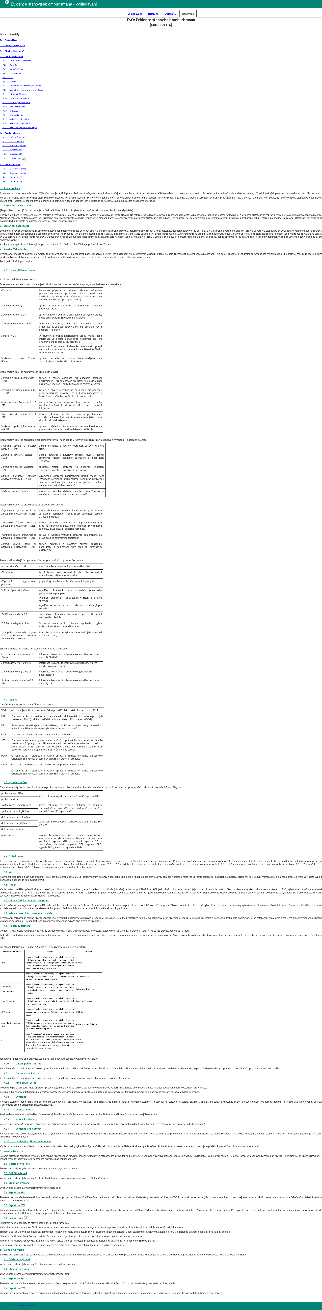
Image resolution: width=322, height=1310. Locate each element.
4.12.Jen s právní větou (14, 107)
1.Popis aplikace (8, 40)
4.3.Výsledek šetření (13, 69)
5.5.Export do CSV (12, 154)
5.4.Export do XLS (12, 150)
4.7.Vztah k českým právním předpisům (22, 86)
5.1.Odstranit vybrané (14, 137)
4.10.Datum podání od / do (16, 98)
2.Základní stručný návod (12, 46)
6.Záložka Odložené (10, 165)
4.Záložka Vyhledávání (11, 57)
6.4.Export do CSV (12, 181)
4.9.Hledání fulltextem (14, 94)
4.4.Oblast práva (12, 73)
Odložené (170, 13)
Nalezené (153, 13)
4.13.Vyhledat (10, 111)
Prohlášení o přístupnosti (21, 1305)
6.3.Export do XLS (12, 177)
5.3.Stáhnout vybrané (14, 145)
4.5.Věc (8, 78)
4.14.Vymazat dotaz (13, 115)
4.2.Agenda (10, 65)
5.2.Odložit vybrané (13, 141)
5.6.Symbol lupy (12, 159)
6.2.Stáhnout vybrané (14, 173)
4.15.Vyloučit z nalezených (16, 119)
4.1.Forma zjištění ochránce (17, 61)
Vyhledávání (135, 13)
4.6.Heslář (9, 82)
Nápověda (188, 13)
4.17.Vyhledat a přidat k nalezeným (20, 128)
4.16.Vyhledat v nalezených (16, 123)
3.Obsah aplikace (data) (12, 51)
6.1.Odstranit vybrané (14, 169)
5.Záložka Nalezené (10, 133)
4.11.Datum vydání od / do (16, 103)
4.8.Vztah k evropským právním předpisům (23, 90)
